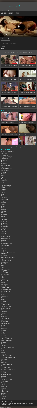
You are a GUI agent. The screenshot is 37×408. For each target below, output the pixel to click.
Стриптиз (4, 167)
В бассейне (4, 322)
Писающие (4, 184)
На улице (3, 172)
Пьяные (3, 162)
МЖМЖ (3, 352)
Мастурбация (5, 170)
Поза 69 (3, 264)
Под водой (4, 337)
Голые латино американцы (9, 65)
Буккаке (3, 315)
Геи (2, 177)
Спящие (3, 231)
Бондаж (3, 342)
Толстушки (4, 354)
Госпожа (3, 313)
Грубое (3, 390)
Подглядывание (6, 179)
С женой (3, 286)
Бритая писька (5, 327)
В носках (3, 349)
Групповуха (4, 158)
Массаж (3, 396)
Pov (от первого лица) (7, 347)
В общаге (4, 316)
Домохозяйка (5, 281)
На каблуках (4, 272)
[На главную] (13, 6)
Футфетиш (4, 344)
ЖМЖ (2, 350)
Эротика (3, 174)
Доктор (3, 298)
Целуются (4, 271)
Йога (2, 265)
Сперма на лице (6, 305)
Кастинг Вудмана (6, 235)
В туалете (4, 254)
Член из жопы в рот (7, 274)
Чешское (3, 218)
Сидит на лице (5, 269)
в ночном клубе (6, 323)
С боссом (4, 310)
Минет (3, 384)
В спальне (4, 320)
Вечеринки (4, 214)
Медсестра (4, 201)
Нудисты (3, 182)
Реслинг (3, 279)
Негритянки (4, 381)
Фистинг (3, 211)
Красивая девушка (6, 169)
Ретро (3, 208)
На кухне (3, 333)
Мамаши (3, 376)
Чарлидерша (4, 284)
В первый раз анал (6, 243)
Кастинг (3, 204)
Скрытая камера (6, 186)
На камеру (4, 373)
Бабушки (3, 248)
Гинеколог (4, 311)
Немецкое (4, 247)
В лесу (3, 325)
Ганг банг (4, 345)
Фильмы (3, 189)
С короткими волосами (8, 357)
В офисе (3, 330)
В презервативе (6, 289)
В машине (4, 328)
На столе (3, 335)
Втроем (3, 233)
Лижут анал (4, 361)
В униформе (4, 199)
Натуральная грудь (7, 157)
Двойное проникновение (8, 252)
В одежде (4, 221)
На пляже (4, 301)
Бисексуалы (4, 366)
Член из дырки (5, 291)
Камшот (3, 388)
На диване (4, 332)
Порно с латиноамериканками (9, 106)
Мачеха (3, 303)
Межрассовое (5, 391)
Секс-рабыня (5, 318)
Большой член (5, 367)
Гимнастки (4, 220)
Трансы (3, 378)
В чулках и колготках (7, 151)
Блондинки (4, 383)
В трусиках (4, 296)
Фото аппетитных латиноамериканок (9, 79)
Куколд (3, 277)
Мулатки (3, 393)
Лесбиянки (4, 395)
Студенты (4, 223)
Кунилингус (4, 225)
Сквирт (3, 267)
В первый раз (5, 226)
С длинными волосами (8, 257)
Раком (3, 282)
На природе (4, 155)
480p (2, 48)
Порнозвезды (5, 180)
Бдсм (2, 194)
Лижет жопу (4, 262)
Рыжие (3, 398)
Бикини (3, 293)
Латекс (3, 294)
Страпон (3, 240)
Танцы (3, 192)
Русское (3, 203)
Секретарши (4, 196)
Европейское (5, 276)
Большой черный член (8, 369)
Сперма (3, 206)
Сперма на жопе (6, 306)
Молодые (4, 160)
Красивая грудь (5, 165)
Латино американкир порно (9, 92)
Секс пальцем (5, 288)
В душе (3, 175)
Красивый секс (5, 237)
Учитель (3, 209)
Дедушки (3, 250)
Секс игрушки (5, 245)
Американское (5, 238)
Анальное (4, 359)
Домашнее (4, 153)
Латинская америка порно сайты (27, 79)
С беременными (6, 213)
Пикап (3, 191)
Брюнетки (4, 386)
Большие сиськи (6, 374)
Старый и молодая (6, 356)
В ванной (4, 163)
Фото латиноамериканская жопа (27, 92)
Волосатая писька (6, 340)
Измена (3, 228)
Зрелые (3, 216)
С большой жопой (6, 364)
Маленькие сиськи (6, 339)
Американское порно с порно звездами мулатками (27, 65)
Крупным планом (6, 260)
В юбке (3, 299)
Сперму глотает (6, 308)
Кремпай (3, 371)
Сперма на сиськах (6, 379)
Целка (3, 187)
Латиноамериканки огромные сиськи (27, 106)
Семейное (4, 230)
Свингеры (4, 197)
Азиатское (4, 362)
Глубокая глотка (6, 259)
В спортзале (5, 255)
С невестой (4, 242)
